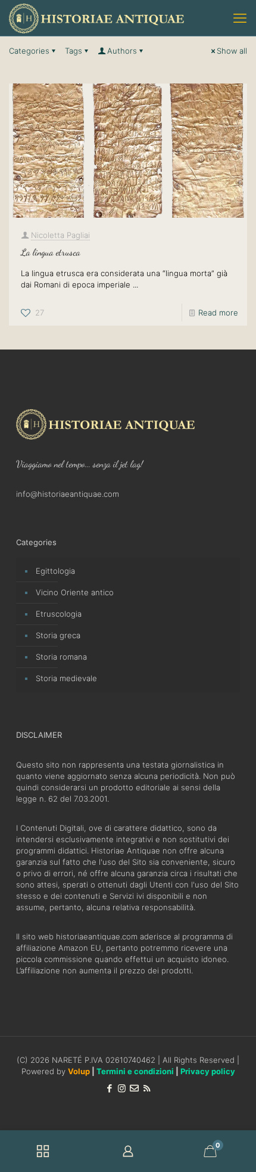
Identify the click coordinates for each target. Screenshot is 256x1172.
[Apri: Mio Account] (127, 1151)
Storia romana (61, 656)
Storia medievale (66, 678)
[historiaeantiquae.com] (96, 18)
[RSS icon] (146, 1088)
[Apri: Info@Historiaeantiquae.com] (134, 1088)
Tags (73, 50)
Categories (29, 50)
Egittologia (55, 571)
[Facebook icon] (109, 1088)
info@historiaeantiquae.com (67, 494)
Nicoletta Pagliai (60, 235)
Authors (122, 50)
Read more (218, 312)
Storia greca (58, 635)
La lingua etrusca (50, 252)
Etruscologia (59, 614)
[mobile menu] (240, 18)
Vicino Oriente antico (75, 592)
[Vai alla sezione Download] (42, 1151)
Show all (232, 50)
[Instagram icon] (121, 1088)
